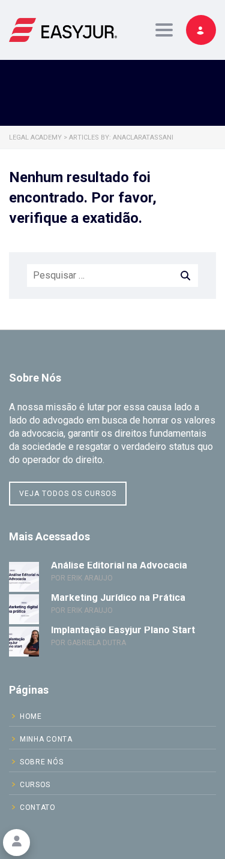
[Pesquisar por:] (112, 275)
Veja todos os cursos (67, 493)
